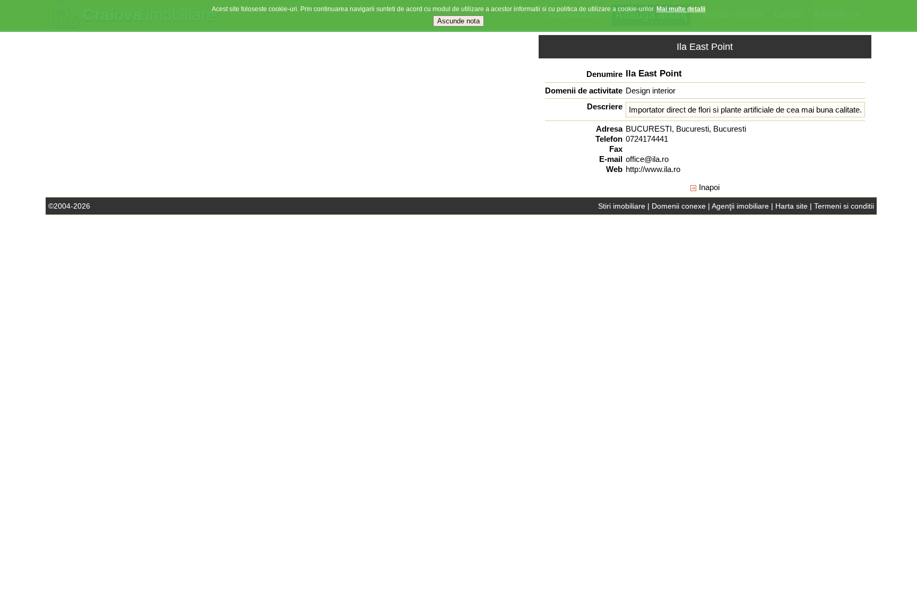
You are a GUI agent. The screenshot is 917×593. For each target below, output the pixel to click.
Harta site (791, 206)
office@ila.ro (647, 159)
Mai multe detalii (680, 9)
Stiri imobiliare (621, 206)
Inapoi (709, 187)
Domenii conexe (679, 206)
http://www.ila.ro (653, 169)
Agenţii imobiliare (740, 206)
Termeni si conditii (844, 206)
